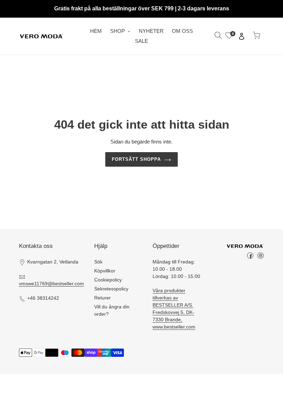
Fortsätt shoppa (136, 159)
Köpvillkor (104, 270)
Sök (98, 262)
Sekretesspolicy (111, 288)
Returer (102, 297)
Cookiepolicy (108, 279)
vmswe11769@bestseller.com (51, 283)
